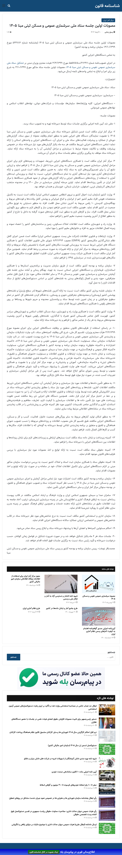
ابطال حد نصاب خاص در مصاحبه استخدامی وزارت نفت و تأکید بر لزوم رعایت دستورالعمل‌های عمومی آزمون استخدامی (53, 707)
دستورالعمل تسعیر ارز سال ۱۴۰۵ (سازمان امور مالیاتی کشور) (72, 745)
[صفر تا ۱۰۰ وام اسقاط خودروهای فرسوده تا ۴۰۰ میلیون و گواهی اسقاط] (107, 788)
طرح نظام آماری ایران (31, 608)
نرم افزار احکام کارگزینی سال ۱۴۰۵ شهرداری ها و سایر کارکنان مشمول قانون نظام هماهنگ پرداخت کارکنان (53, 732)
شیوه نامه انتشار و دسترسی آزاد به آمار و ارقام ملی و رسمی (61, 597)
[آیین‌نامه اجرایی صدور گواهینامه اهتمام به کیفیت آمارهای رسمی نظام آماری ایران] (98, 616)
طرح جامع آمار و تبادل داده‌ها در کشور (62, 608)
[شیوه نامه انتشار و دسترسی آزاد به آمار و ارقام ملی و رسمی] (61, 584)
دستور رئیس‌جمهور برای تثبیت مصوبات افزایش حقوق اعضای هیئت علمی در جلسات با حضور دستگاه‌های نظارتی (54, 720)
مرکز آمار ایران (108, 20)
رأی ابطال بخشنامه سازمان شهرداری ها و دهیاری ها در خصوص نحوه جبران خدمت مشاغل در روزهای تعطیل (53, 798)
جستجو (111, 652)
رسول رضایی (109, 32)
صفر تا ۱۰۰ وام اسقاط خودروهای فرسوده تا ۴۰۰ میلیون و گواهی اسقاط (68, 785)
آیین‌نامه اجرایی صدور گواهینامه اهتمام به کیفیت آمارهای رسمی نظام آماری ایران (99, 631)
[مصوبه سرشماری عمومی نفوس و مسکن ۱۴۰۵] (98, 584)
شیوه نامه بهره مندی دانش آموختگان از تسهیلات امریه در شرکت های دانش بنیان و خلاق (60, 758)
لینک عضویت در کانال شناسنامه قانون (43, 852)
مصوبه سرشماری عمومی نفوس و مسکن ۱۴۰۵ (98, 597)
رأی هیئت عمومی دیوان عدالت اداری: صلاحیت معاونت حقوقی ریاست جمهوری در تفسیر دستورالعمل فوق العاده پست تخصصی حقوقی (54, 813)
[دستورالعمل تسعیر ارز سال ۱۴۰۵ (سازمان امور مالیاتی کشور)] (107, 749)
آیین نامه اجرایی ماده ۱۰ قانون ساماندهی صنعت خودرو (74, 771)
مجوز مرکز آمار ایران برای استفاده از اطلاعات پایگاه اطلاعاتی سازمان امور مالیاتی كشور (25, 578)
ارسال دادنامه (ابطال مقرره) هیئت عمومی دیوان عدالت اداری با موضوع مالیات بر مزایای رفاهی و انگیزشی (54, 824)
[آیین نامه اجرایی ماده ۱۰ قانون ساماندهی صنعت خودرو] (107, 775)
